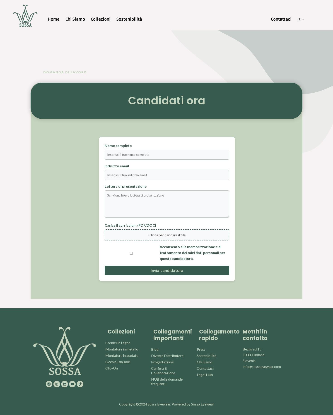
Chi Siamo (75, 19)
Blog (155, 349)
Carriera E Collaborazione (163, 370)
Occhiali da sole (117, 362)
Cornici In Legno (117, 343)
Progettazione (162, 362)
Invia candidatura (167, 270)
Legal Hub (205, 374)
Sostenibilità (129, 19)
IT (298, 19)
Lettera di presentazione (126, 186)
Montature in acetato (121, 355)
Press (201, 349)
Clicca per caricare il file (167, 235)
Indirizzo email (117, 166)
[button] (302, 19)
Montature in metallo (121, 349)
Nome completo (118, 145)
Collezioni (101, 19)
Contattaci (281, 19)
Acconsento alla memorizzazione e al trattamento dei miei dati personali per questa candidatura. (192, 252)
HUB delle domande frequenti (167, 381)
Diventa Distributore (167, 355)
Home (54, 19)
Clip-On (111, 368)
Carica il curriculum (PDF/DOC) (130, 225)
